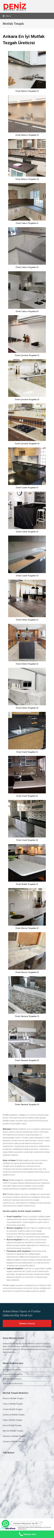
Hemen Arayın (27, 1323)
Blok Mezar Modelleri (12, 1379)
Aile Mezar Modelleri (12, 1369)
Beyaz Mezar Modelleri (13, 1374)
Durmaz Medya (37, 1522)
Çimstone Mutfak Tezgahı (14, 1414)
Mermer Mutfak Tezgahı (13, 1431)
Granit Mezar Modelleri (13, 1383)
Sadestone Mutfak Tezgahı (14, 1436)
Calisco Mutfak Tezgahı (13, 1404)
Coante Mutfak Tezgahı (12, 1409)
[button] (27, 16)
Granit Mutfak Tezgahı (12, 1425)
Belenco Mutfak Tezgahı (13, 1398)
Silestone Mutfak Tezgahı (14, 1441)
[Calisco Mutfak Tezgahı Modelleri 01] (27, 263)
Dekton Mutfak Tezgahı (12, 1420)
